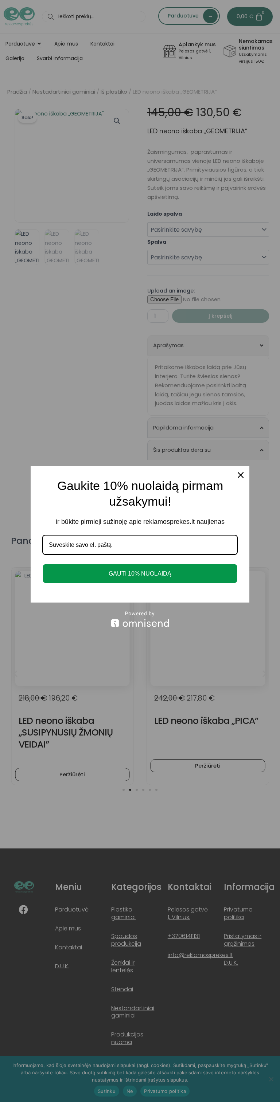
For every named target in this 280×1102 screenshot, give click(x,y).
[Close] (240, 475)
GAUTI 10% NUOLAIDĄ (140, 573)
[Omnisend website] (140, 619)
